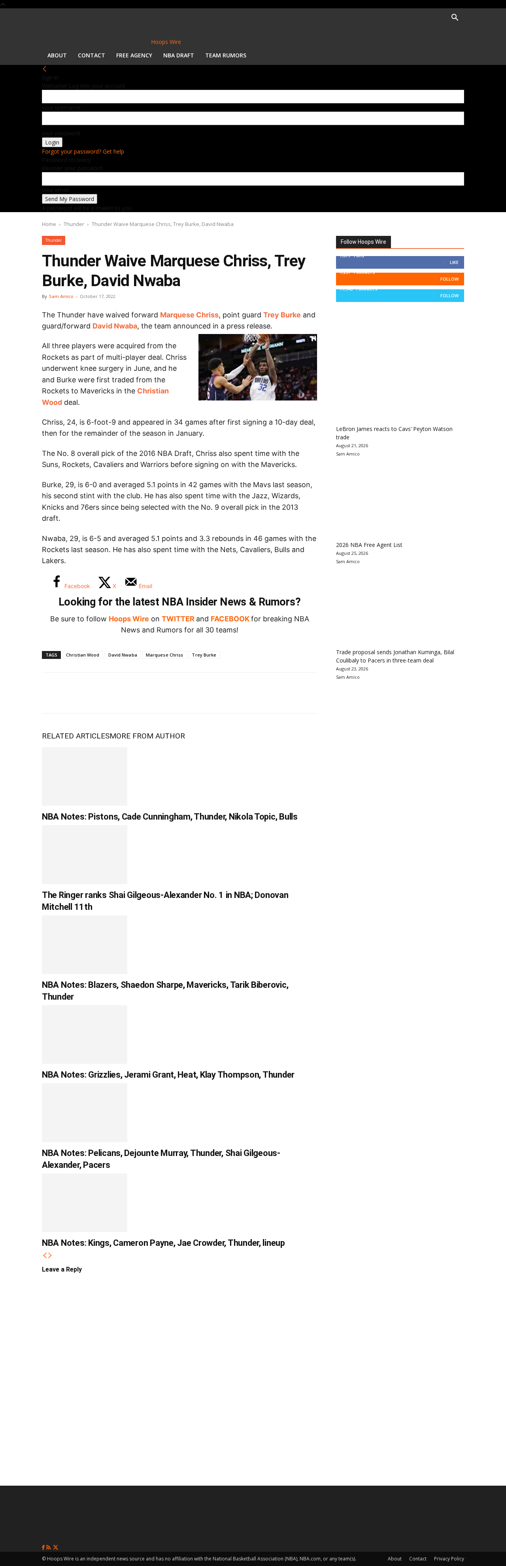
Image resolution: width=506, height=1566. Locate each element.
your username (61, 107)
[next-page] (50, 1255)
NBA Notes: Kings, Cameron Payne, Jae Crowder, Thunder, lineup (163, 1243)
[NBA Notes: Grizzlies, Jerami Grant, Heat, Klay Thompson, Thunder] (84, 1034)
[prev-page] (44, 1255)
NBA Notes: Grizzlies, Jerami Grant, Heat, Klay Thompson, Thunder (168, 1075)
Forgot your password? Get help (83, 151)
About (57, 55)
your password (61, 133)
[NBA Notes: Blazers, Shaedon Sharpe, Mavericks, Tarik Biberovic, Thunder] (84, 944)
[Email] (158, 693)
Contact (91, 55)
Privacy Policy (449, 1558)
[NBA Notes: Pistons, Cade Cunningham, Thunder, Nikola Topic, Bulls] (84, 776)
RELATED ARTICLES (76, 735)
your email (55, 190)
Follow (449, 279)
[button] (454, 18)
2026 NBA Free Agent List (369, 545)
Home (49, 224)
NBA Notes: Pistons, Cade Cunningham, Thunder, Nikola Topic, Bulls (170, 817)
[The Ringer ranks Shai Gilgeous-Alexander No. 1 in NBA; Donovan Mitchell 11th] (84, 854)
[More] (184, 693)
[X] (80, 693)
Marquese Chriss (189, 315)
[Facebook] (54, 693)
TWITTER (178, 619)
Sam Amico (61, 296)
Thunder (74, 224)
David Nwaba (115, 326)
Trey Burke (282, 315)
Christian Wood (83, 655)
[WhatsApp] (106, 693)
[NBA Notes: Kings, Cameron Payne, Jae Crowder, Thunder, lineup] (84, 1202)
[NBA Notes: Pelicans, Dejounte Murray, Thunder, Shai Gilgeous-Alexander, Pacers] (84, 1112)
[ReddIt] (132, 693)
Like (454, 262)
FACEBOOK (230, 619)
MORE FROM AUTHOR (147, 735)
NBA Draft (178, 55)
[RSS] (49, 1547)
